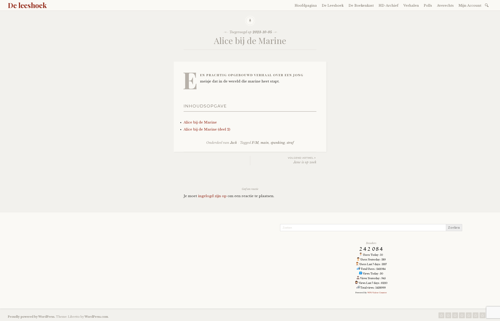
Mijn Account (470, 5)
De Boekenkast (361, 5)
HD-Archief (388, 5)
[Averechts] (482, 316)
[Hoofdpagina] (441, 316)
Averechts (445, 5)
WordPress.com (96, 316)
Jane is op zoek (302, 160)
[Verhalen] (469, 316)
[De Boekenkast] (455, 316)
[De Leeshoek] (448, 316)
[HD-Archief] (462, 316)
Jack (233, 143)
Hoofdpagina (306, 5)
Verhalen (411, 5)
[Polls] (476, 316)
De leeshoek (27, 5)
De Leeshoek (333, 5)
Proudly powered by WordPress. (31, 316)
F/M (255, 143)
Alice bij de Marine (200, 122)
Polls (428, 5)
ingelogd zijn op (212, 196)
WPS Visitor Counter (377, 292)
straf (290, 143)
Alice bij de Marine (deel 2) (207, 129)
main (265, 143)
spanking (278, 143)
